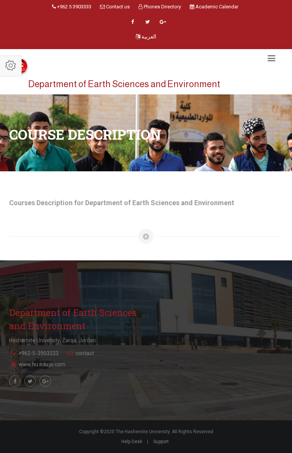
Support (161, 441)
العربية (148, 36)
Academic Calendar (216, 7)
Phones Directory (162, 7)
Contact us (117, 7)
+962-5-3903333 (38, 353)
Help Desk (131, 441)
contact (85, 353)
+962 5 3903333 (73, 7)
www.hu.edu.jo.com (42, 364)
